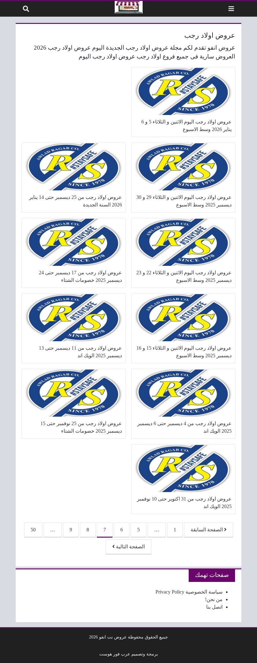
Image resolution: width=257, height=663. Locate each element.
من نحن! (214, 599)
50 (33, 529)
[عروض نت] (129, 7)
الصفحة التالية (130, 546)
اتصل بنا (214, 607)
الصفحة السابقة (207, 529)
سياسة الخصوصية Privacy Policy (189, 592)
